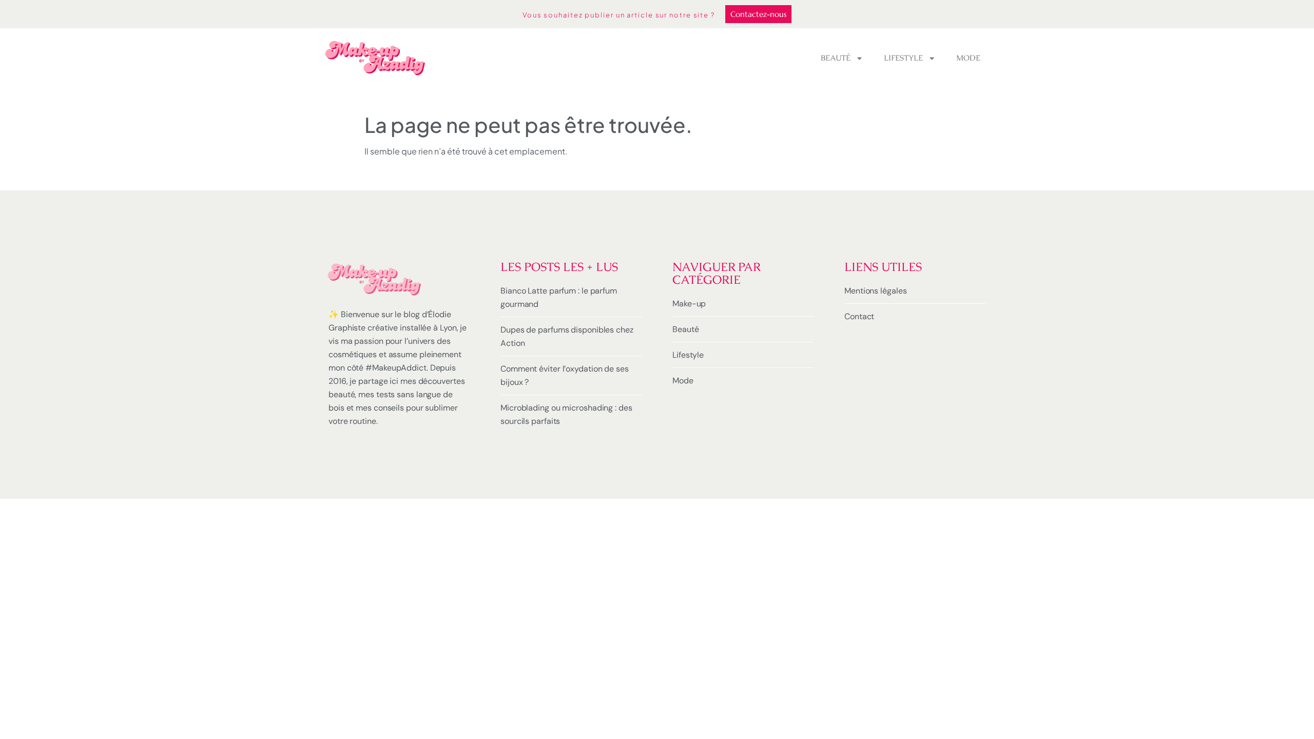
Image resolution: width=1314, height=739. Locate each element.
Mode (968, 58)
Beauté (836, 58)
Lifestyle (903, 58)
